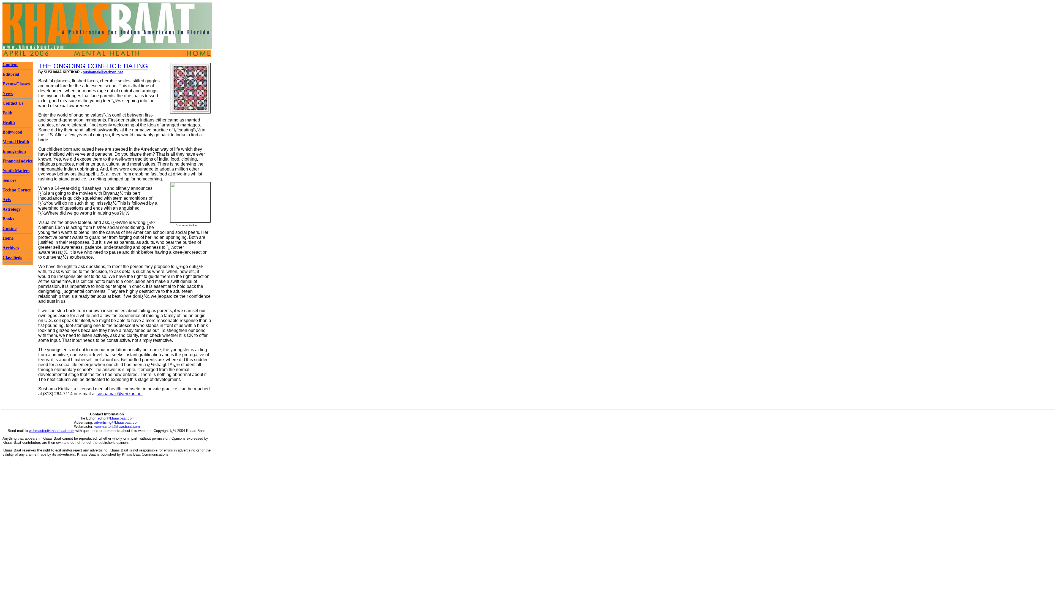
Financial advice (17, 161)
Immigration (14, 151)
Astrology (11, 209)
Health (8, 122)
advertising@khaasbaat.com (117, 422)
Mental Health (15, 141)
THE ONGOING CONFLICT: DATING (93, 66)
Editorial (10, 74)
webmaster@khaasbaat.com (117, 426)
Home (7, 238)
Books (8, 219)
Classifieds (12, 257)
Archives (10, 247)
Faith (7, 112)
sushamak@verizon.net (103, 72)
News (7, 93)
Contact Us (12, 103)
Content (10, 64)
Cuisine (9, 228)
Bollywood (12, 132)
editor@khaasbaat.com (116, 418)
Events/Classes (16, 84)
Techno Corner (16, 190)
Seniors (9, 180)
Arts (6, 199)
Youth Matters (15, 170)
